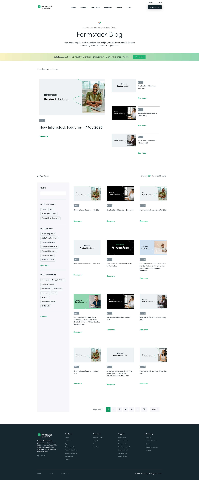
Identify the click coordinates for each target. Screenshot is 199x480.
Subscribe (139, 57)
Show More (44, 266)
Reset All (43, 317)
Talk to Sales (154, 7)
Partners (119, 7)
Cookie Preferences (152, 447)
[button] (73, 7)
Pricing (128, 7)
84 (144, 409)
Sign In (160, 2)
